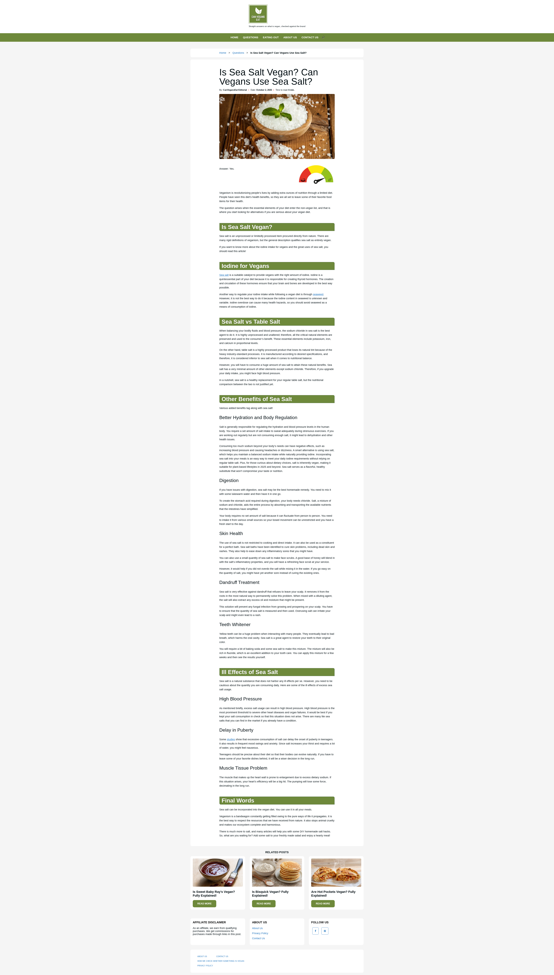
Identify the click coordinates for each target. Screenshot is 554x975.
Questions (238, 52)
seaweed (318, 294)
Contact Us (258, 938)
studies (231, 739)
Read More (204, 903)
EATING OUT (271, 37)
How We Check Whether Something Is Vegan (220, 961)
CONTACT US (310, 37)
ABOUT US (290, 37)
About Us (257, 928)
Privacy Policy (260, 933)
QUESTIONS (250, 37)
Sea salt (224, 275)
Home (222, 52)
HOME (234, 37)
